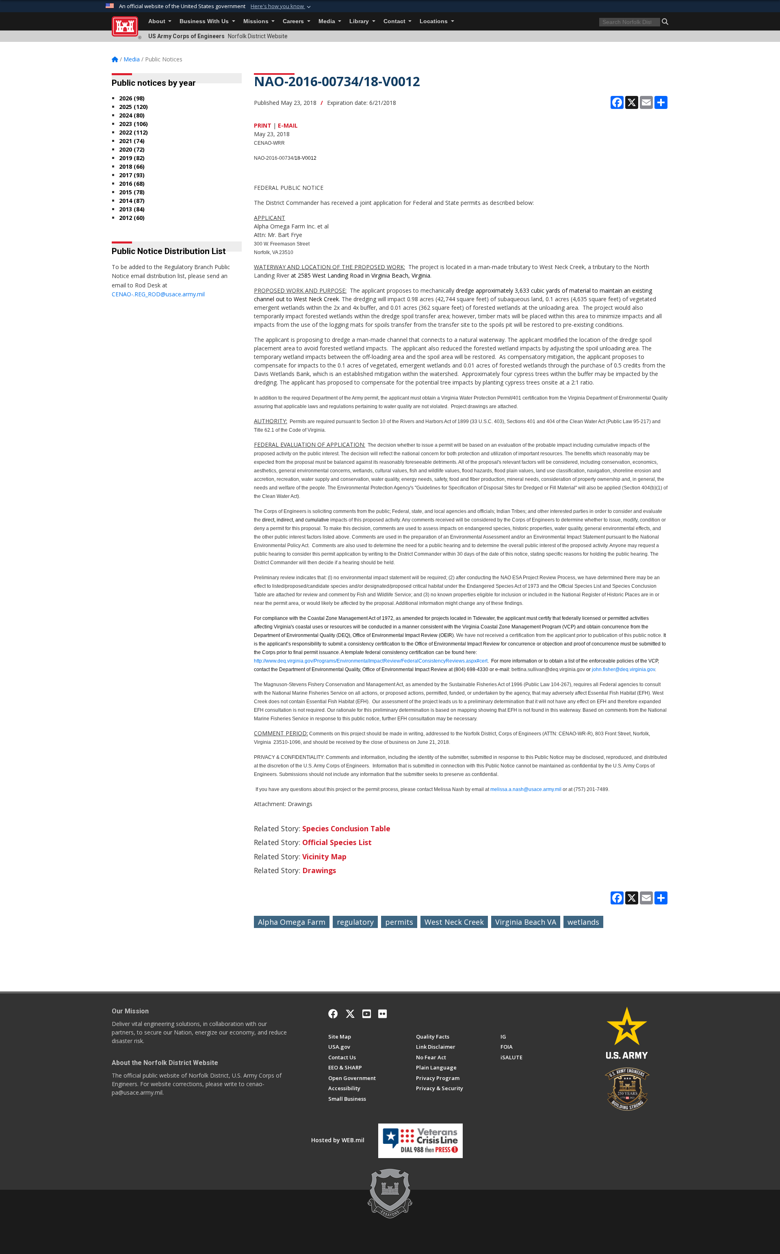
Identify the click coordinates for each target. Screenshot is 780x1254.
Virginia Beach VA (525, 922)
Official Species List (337, 842)
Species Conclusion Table (346, 828)
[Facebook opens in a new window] (333, 1013)
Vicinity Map (324, 856)
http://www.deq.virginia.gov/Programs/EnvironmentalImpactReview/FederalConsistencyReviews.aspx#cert (371, 661)
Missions (256, 21)
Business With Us (205, 21)
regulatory (355, 922)
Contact (395, 21)
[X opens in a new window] (350, 1013)
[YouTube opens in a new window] (366, 1013)
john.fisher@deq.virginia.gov (623, 669)
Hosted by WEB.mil (337, 1140)
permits (399, 922)
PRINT (262, 125)
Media (327, 21)
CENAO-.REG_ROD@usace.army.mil (158, 294)
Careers (294, 21)
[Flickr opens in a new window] (382, 1013)
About (157, 21)
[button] (281, 6)
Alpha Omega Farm (291, 922)
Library (359, 21)
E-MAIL (288, 125)
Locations (434, 21)
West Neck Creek (454, 922)
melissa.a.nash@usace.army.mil (525, 789)
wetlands (583, 922)
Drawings (319, 870)
